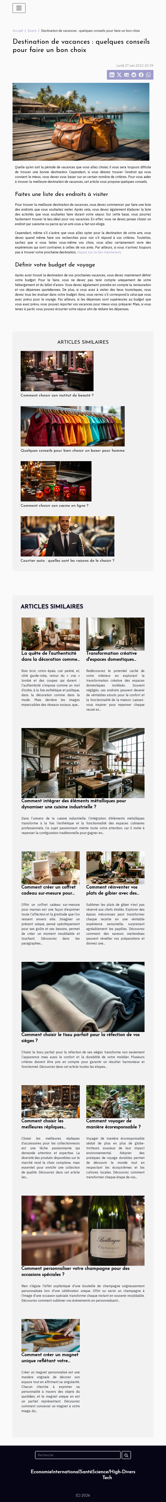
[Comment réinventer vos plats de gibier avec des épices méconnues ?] (115, 867)
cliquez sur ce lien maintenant (99, 252)
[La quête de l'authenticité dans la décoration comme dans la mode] (50, 634)
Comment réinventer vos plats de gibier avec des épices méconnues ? (111, 893)
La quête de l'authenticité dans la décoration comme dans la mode (49, 659)
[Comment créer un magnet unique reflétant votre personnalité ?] (50, 1335)
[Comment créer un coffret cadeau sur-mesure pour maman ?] (50, 867)
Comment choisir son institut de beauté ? (57, 395)
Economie (41, 1472)
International (66, 1472)
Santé (86, 1472)
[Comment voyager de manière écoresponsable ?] (115, 1101)
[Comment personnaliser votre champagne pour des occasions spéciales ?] (83, 1230)
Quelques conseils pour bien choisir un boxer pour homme (73, 451)
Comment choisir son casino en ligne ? (54, 506)
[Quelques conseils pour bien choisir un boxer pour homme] (73, 426)
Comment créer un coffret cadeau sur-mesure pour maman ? (48, 893)
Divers (32, 31)
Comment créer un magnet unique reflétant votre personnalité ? (50, 1361)
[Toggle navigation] (19, 8)
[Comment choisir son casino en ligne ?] (56, 481)
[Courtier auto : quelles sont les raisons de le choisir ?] (67, 536)
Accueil (18, 31)
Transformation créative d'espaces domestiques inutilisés (111, 659)
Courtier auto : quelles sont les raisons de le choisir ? (67, 561)
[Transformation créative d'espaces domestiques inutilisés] (115, 634)
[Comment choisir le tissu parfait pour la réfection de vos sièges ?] (83, 996)
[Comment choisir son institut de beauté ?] (57, 371)
